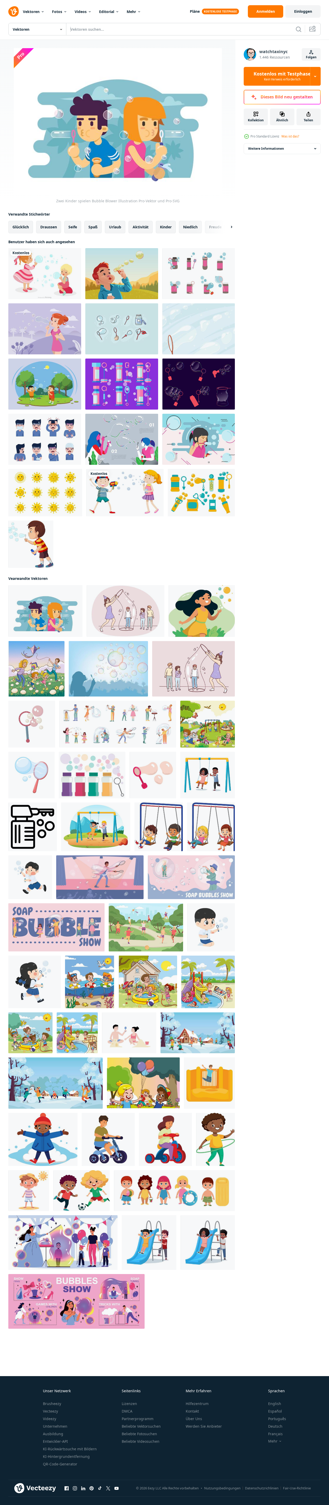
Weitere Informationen (266, 148)
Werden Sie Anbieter (204, 1426)
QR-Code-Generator (60, 1464)
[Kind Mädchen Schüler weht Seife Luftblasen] (34, 982)
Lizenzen (129, 1403)
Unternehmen (55, 1426)
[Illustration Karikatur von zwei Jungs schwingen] (158, 826)
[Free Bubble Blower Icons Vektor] (198, 273)
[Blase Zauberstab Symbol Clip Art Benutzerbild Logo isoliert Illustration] (31, 724)
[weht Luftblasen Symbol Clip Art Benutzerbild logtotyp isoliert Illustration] (153, 775)
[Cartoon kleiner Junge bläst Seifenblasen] (30, 544)
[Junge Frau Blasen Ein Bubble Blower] (44, 328)
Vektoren (31, 11)
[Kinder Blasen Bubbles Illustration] (44, 384)
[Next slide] (227, 227)
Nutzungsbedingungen (222, 1488)
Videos (81, 11)
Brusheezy (52, 1403)
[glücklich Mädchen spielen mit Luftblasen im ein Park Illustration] (202, 611)
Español (275, 1411)
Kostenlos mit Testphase (282, 76)
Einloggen (303, 11)
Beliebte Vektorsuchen (141, 1426)
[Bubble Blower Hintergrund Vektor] (198, 328)
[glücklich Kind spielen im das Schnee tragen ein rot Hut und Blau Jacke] (43, 1139)
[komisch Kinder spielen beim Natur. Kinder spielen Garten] (143, 1083)
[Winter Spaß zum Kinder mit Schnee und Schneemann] (55, 1083)
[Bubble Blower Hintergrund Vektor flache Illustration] (121, 439)
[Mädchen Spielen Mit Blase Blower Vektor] (108, 669)
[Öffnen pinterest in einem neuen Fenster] (91, 1488)
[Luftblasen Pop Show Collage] (191, 877)
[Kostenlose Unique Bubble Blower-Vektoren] (121, 384)
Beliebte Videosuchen (140, 1441)
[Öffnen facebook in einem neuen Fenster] (66, 1488)
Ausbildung (53, 1433)
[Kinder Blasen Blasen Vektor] (121, 273)
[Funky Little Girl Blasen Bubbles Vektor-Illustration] (198, 439)
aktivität (141, 226)
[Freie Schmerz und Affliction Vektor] (44, 439)
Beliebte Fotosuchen (139, 1433)
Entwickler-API (55, 1441)
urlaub (115, 226)
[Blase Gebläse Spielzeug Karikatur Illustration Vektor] (31, 775)
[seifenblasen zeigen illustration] (63, 1242)
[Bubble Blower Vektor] (198, 384)
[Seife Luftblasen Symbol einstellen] (117, 724)
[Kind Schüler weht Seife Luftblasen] (30, 877)
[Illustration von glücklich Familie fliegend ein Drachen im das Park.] (36, 669)
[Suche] (298, 29)
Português (277, 1418)
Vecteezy (50, 1411)
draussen (48, 226)
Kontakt (192, 1411)
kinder (166, 226)
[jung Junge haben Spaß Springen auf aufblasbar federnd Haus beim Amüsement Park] (209, 1083)
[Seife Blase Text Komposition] (56, 927)
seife (72, 226)
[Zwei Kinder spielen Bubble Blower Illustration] (45, 611)
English (274, 1403)
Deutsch (275, 1426)
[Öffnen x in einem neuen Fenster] (108, 1488)
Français (275, 1433)
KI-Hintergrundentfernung (66, 1456)
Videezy (49, 1418)
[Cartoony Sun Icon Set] (45, 492)
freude (215, 226)
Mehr (131, 11)
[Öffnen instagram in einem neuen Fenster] (75, 1488)
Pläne (195, 11)
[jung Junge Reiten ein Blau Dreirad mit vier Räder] (108, 1139)
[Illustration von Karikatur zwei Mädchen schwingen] (211, 826)
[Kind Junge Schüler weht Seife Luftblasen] (211, 927)
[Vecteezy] (13, 11)
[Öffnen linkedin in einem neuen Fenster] (83, 1488)
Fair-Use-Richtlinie (297, 1488)
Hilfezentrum (197, 1403)
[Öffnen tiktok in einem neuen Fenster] (100, 1488)
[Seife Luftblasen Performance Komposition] (100, 877)
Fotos (57, 11)
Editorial (106, 11)
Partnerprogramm (137, 1418)
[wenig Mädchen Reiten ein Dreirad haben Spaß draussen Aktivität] (165, 1139)
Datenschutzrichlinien (262, 1488)
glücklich (20, 226)
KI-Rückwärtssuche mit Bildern (70, 1448)
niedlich (190, 226)
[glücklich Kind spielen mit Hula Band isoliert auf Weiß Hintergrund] (215, 1139)
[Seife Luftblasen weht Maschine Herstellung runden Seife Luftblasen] (32, 826)
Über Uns (194, 1418)
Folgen (311, 57)
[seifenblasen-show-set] (76, 1301)
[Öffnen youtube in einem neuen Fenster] (116, 1488)
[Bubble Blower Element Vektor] (121, 328)
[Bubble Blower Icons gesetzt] (92, 775)
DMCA (127, 1411)
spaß (93, 226)
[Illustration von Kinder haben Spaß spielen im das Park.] (207, 724)
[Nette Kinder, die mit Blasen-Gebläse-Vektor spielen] (44, 273)
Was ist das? (290, 136)
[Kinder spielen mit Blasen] (125, 492)
